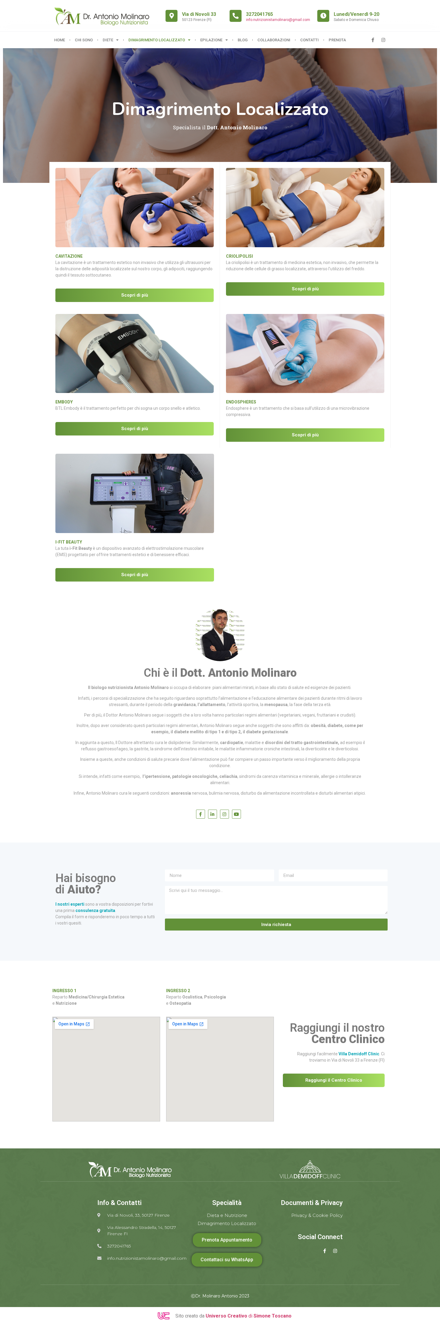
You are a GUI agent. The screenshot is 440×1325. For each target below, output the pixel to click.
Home (59, 40)
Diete (108, 40)
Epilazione (211, 40)
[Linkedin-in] (212, 814)
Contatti (309, 40)
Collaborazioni (273, 40)
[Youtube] (236, 814)
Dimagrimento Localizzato (156, 40)
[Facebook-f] (372, 40)
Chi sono (84, 40)
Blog (243, 40)
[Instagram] (383, 40)
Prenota (337, 40)
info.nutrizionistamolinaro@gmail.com (278, 20)
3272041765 (259, 14)
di (249, 1316)
